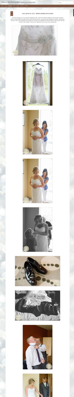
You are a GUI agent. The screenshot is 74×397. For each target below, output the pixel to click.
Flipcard (5, 5)
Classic (2, 5)
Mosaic (14, 5)
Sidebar (17, 5)
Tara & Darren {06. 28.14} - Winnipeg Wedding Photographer (37, 13)
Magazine (10, 5)
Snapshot (22, 5)
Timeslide (26, 5)
